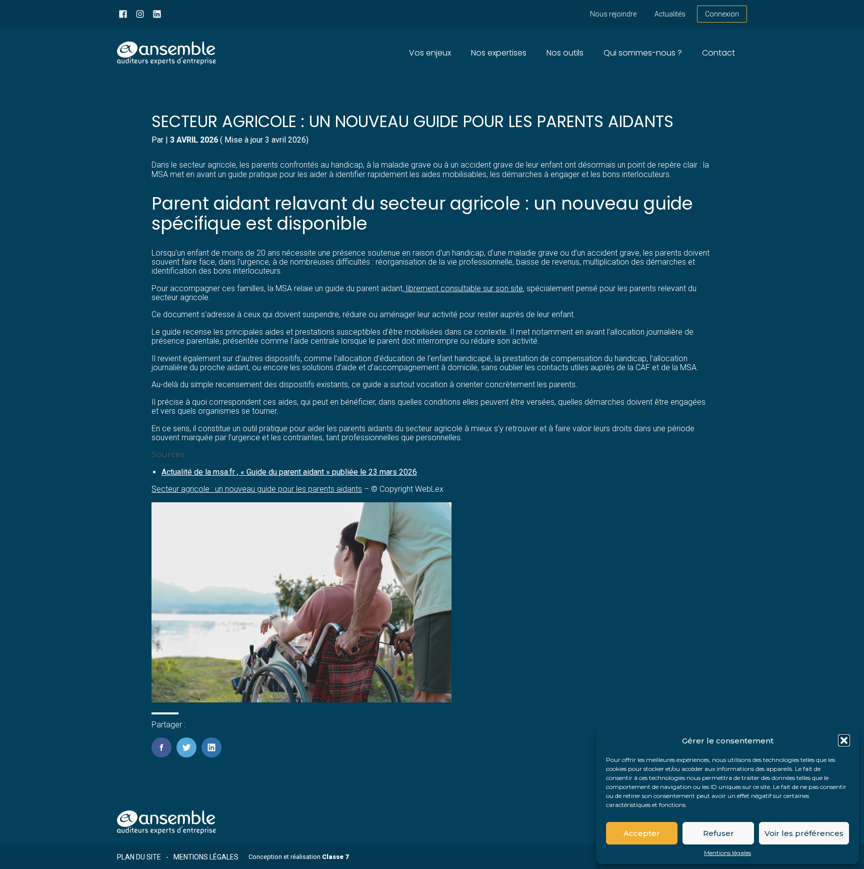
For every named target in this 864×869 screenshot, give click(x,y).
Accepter (642, 833)
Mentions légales (727, 852)
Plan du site (139, 857)
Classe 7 (335, 856)
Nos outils (565, 53)
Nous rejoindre (613, 14)
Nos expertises (498, 53)
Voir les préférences (804, 833)
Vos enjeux (430, 53)
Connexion (722, 14)
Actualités (670, 14)
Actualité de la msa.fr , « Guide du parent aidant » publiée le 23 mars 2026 (289, 472)
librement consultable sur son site (463, 288)
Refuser (718, 833)
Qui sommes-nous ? (643, 53)
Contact (718, 53)
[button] (844, 740)
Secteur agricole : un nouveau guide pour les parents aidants (257, 489)
